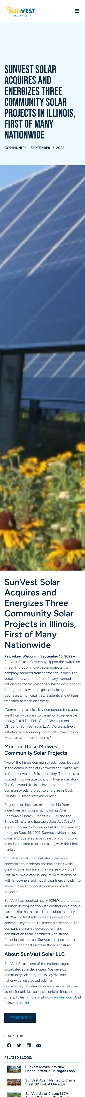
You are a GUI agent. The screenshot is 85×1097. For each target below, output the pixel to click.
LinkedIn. (30, 1003)
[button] (77, 11)
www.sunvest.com (59, 997)
